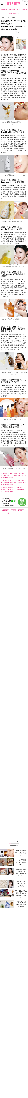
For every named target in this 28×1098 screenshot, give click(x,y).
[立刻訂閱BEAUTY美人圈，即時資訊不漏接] (14, 501)
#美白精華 (6, 510)
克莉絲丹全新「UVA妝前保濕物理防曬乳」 (21, 884)
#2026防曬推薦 (22, 9)
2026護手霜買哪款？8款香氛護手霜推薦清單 (21, 862)
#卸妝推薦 (12, 9)
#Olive (5, 513)
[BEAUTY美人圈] (13, 4)
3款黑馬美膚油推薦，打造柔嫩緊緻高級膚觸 (21, 904)
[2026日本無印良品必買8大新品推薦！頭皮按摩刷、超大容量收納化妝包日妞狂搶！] (7, 894)
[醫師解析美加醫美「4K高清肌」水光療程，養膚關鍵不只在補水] (7, 872)
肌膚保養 (13, 17)
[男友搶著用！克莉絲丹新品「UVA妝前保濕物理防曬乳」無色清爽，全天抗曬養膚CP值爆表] (7, 884)
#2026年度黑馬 (14, 13)
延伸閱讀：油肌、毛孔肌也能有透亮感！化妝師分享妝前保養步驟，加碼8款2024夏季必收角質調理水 (13, 482)
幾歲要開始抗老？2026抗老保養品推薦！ (21, 853)
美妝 (8, 17)
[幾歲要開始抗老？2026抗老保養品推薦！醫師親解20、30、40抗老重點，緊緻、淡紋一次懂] (7, 853)
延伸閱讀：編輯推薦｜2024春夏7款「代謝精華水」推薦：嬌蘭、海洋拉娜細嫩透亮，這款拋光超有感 (13, 489)
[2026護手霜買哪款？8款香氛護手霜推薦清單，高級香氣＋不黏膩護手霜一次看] (7, 862)
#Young (11, 513)
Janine (25, 32)
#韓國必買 (21, 510)
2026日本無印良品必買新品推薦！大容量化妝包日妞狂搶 (21, 894)
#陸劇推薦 (4, 9)
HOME (2, 17)
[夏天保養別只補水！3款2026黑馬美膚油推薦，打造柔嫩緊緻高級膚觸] (7, 904)
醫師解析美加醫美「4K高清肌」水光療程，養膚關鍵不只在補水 (21, 872)
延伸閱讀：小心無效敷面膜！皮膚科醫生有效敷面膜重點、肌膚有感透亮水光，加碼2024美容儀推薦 (13, 475)
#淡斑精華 (13, 510)
